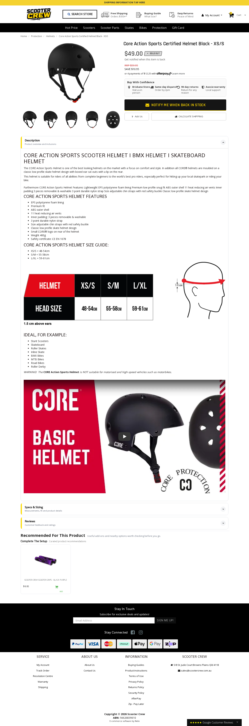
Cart (235, 14)
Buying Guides (136, 665)
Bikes (143, 28)
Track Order (42, 670)
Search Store (82, 14)
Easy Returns (185, 15)
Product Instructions (136, 670)
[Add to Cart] (61, 588)
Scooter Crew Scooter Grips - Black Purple (45, 579)
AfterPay (136, 698)
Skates (129, 28)
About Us (90, 665)
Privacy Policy (136, 681)
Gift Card (178, 28)
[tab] (124, 142)
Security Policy (136, 692)
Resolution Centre (43, 676)
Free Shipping (119, 15)
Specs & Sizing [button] (43, 508)
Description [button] (40, 142)
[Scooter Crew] (37, 14)
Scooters (89, 28)
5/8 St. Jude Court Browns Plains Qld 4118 (196, 665)
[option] (71, 73)
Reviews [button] (40, 522)
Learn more (178, 73)
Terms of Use (136, 676)
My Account (212, 15)
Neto (137, 721)
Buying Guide (152, 15)
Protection (159, 28)
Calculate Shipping (191, 116)
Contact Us (90, 670)
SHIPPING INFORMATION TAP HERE (124, 2)
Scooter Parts (110, 28)
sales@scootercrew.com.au (196, 670)
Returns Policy (136, 687)
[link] (133, 632)
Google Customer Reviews (218, 722)
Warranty (43, 681)
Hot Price (71, 28)
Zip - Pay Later (136, 704)
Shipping (43, 687)
